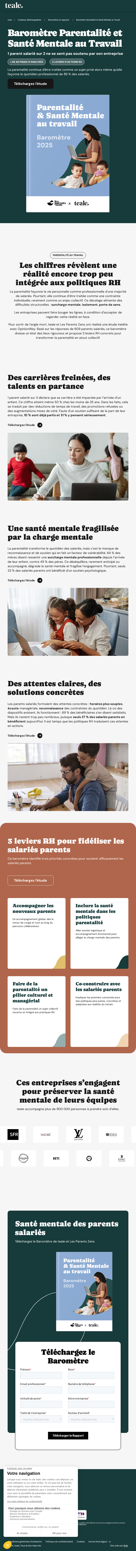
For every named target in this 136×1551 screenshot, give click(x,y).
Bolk (126, 1545)
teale (10, 20)
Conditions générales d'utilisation (25, 1541)
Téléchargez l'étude (30, 84)
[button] (99, 1542)
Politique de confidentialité (59, 1541)
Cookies (81, 1541)
